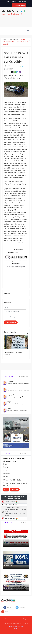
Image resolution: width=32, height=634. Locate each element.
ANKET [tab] (10, 453)
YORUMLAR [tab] (9, 376)
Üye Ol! (8, 1)
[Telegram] (17, 72)
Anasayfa (5, 39)
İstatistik (14, 1)
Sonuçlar (15, 489)
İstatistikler (19, 619)
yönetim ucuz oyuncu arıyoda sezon (17, 410)
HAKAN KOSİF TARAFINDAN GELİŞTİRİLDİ (16, 623)
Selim (8, 66)
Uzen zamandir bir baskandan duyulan (18, 383)
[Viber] (20, 72)
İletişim (24, 1)
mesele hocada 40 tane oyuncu (17, 404)
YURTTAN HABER (13, 39)
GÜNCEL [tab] (9, 522)
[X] (12, 72)
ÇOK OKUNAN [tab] (24, 376)
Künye (19, 1)
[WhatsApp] (15, 72)
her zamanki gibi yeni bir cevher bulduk (18, 390)
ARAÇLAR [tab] (24, 453)
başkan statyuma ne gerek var (17, 397)
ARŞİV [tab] (24, 522)
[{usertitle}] (5, 382)
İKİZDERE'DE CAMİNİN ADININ (13, 352)
